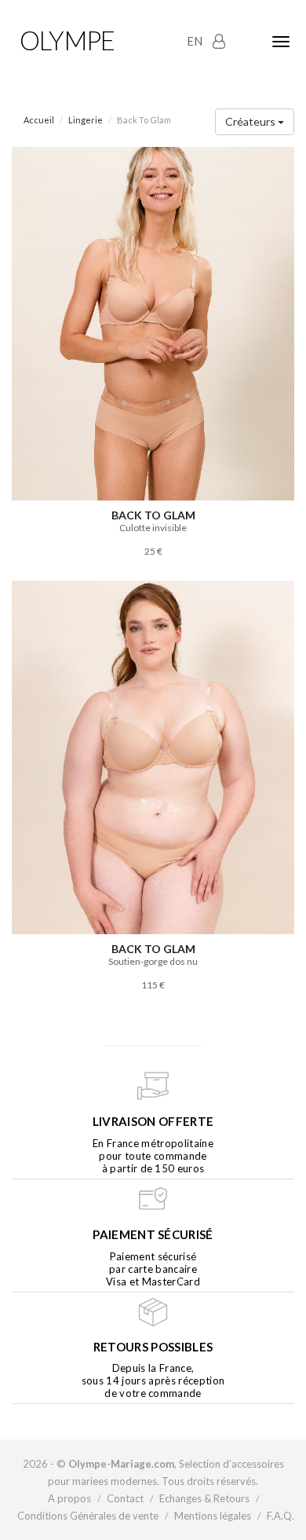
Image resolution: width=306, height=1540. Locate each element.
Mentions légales (212, 1515)
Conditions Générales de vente (87, 1515)
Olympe (67, 40)
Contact (125, 1498)
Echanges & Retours (204, 1498)
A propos (69, 1498)
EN (194, 41)
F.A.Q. (280, 1515)
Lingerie (85, 120)
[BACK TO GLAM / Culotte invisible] (153, 322)
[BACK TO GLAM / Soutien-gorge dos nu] (153, 756)
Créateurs (251, 121)
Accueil (39, 120)
